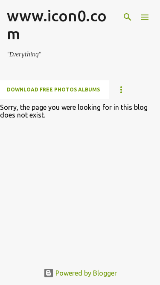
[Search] (127, 17)
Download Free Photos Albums (53, 89)
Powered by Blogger (85, 273)
